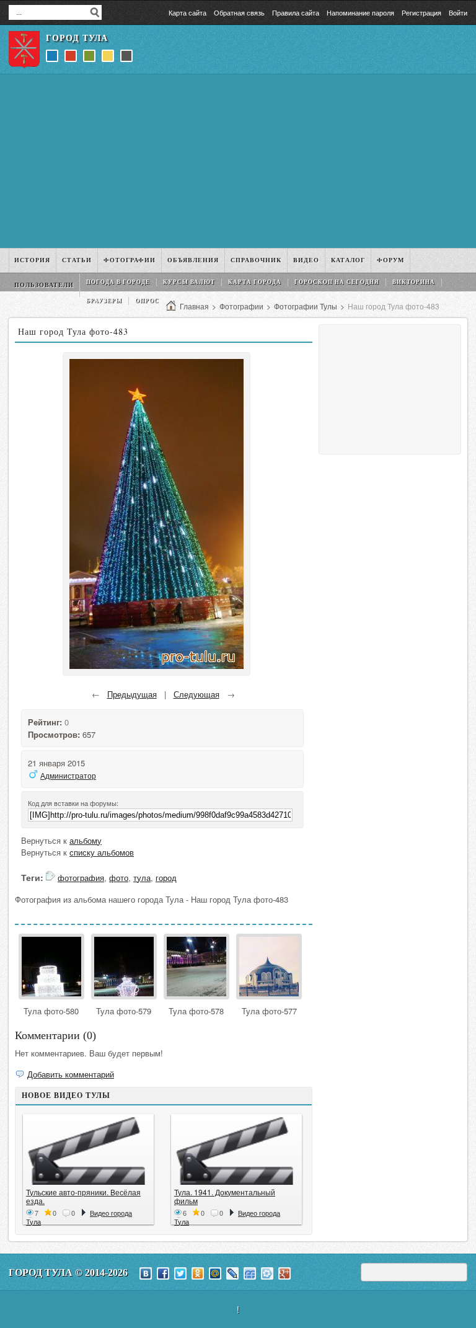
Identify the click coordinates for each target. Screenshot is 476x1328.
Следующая (196, 694)
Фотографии (241, 306)
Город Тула (77, 38)
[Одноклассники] (198, 1273)
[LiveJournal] (232, 1273)
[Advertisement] (238, 161)
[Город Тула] (24, 49)
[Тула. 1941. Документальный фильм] (236, 1151)
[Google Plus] (284, 1273)
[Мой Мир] (215, 1273)
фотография (81, 877)
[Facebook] (163, 1273)
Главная (194, 306)
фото (118, 877)
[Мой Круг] (267, 1273)
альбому (85, 840)
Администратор (68, 775)
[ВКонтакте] (145, 1273)
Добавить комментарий (70, 1074)
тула (142, 877)
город (166, 877)
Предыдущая (132, 694)
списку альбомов (101, 852)
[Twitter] (180, 1273)
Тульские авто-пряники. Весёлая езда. (83, 1196)
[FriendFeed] (250, 1273)
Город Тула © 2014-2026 (68, 1272)
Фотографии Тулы (305, 306)
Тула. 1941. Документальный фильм (224, 1196)
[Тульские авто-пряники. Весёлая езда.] (88, 1151)
